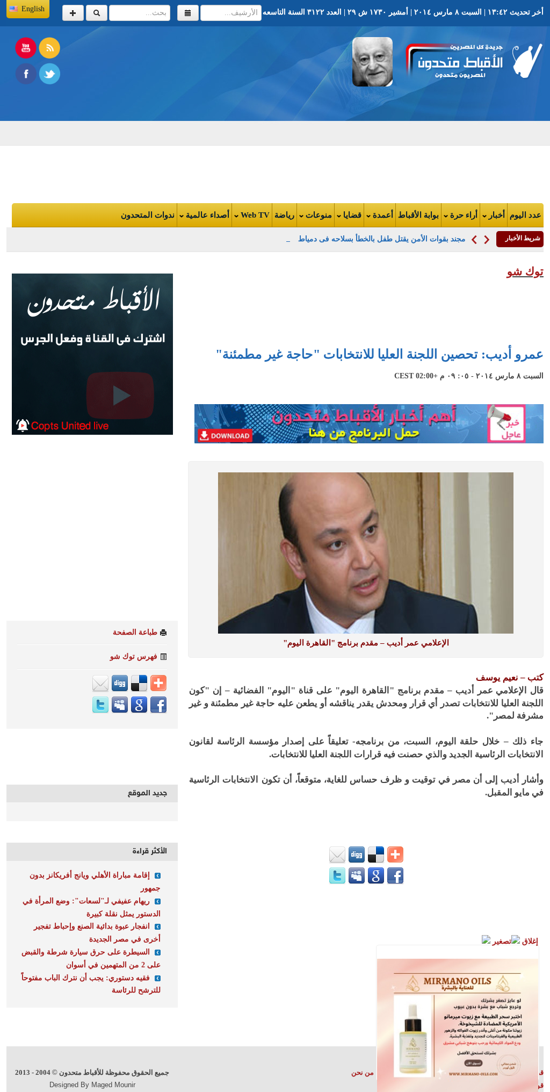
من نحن (362, 1072)
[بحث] (96, 13)
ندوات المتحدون (148, 215)
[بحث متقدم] (73, 13)
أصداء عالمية (206, 215)
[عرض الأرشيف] (188, 13)
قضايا (351, 215)
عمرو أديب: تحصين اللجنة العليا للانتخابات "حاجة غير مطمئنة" (379, 354)
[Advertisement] (169, 112)
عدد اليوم (525, 215)
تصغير (500, 941)
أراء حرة (462, 215)
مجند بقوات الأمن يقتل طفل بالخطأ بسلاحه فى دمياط (382, 239)
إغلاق (529, 941)
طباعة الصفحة (135, 632)
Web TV (254, 215)
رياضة (284, 215)
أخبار (496, 215)
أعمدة (382, 215)
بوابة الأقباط (418, 215)
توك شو (525, 271)
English (33, 9)
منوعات (317, 215)
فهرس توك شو (133, 656)
